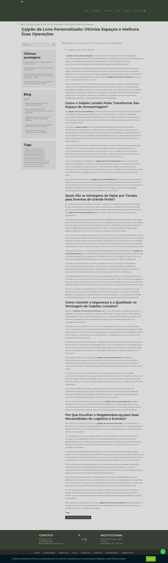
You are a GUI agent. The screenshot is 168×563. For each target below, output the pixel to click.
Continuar (151, 559)
